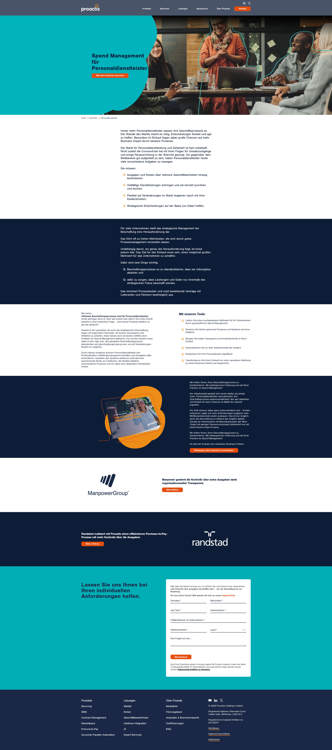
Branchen (164, 8)
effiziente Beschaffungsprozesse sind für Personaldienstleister (114, 316)
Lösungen (183, 8)
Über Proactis (223, 8)
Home (83, 118)
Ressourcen (202, 8)
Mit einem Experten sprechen (110, 75)
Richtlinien (213, 728)
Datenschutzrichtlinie (219, 733)
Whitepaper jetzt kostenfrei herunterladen (214, 450)
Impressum (214, 739)
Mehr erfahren (172, 489)
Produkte (147, 8)
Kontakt (242, 8)
